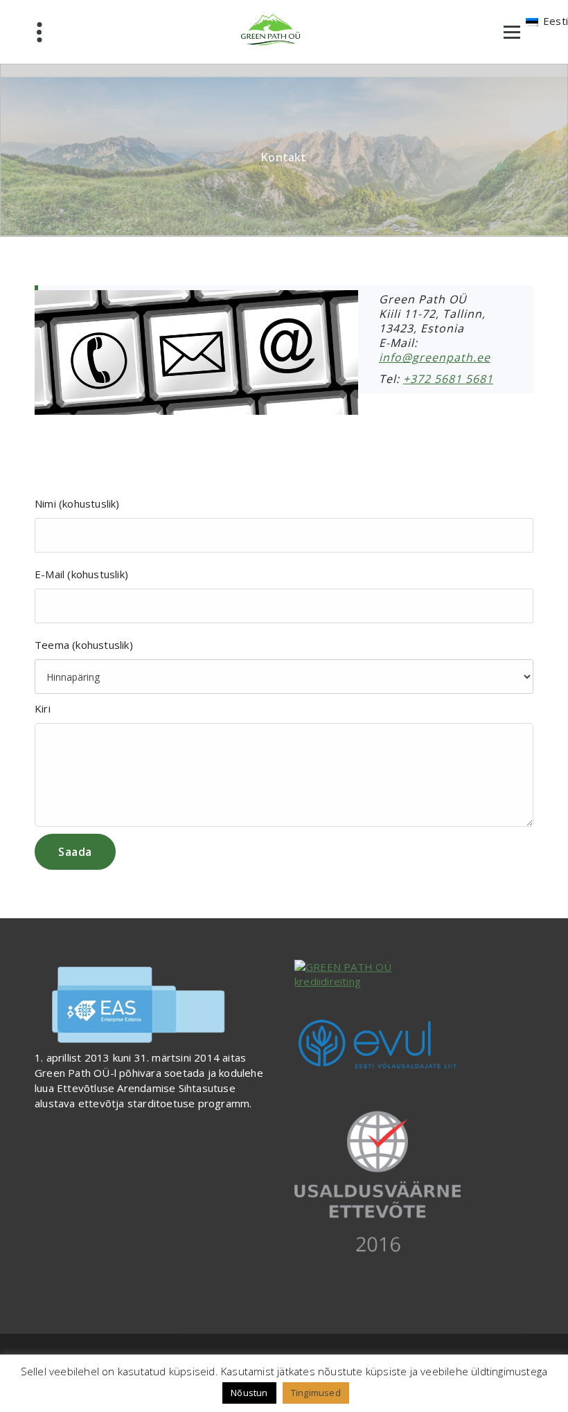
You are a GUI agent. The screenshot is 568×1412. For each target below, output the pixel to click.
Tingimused (316, 1392)
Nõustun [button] (249, 1392)
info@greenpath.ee (434, 357)
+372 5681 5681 (448, 378)
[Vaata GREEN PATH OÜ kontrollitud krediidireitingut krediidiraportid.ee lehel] (413, 975)
